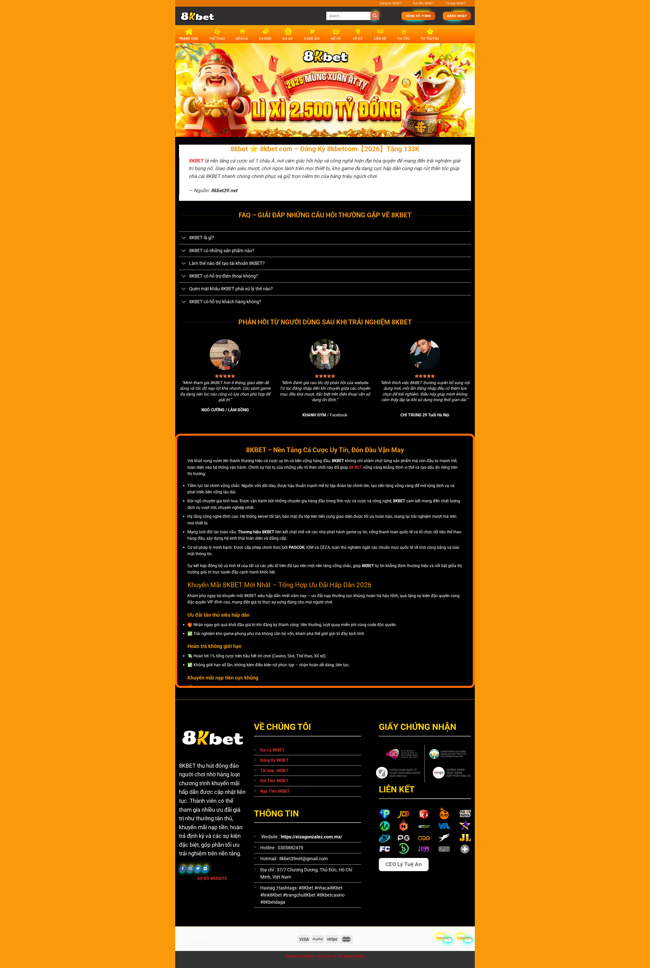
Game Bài (312, 38)
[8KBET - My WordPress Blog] (249, 16)
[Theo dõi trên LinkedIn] (205, 868)
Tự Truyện (430, 38)
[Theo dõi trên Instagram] (190, 868)
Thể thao (217, 38)
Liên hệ (380, 38)
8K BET (355, 467)
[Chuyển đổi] (184, 238)
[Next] (462, 90)
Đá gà (288, 38)
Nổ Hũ (336, 38)
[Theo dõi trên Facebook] (182, 868)
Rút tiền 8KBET (423, 3)
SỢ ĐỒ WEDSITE (212, 878)
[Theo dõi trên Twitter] (197, 868)
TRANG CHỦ (188, 38)
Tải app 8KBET (455, 3)
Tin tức (403, 38)
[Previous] (187, 90)
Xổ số (358, 38)
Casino (265, 38)
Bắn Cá (242, 38)
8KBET (196, 161)
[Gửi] (374, 16)
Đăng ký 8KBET (391, 3)
